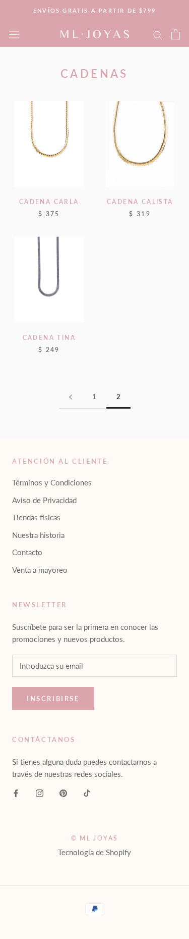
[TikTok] (87, 792)
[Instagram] (39, 792)
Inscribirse (53, 699)
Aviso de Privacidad (44, 500)
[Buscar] (157, 34)
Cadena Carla (49, 202)
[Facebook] (16, 792)
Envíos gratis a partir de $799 (94, 10)
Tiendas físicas (36, 517)
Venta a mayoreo (40, 569)
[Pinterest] (63, 792)
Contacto (27, 552)
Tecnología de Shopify (94, 852)
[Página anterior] (70, 397)
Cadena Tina (49, 337)
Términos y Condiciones (52, 482)
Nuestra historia (38, 534)
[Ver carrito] (175, 34)
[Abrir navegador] (14, 34)
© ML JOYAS (94, 838)
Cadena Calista (140, 202)
